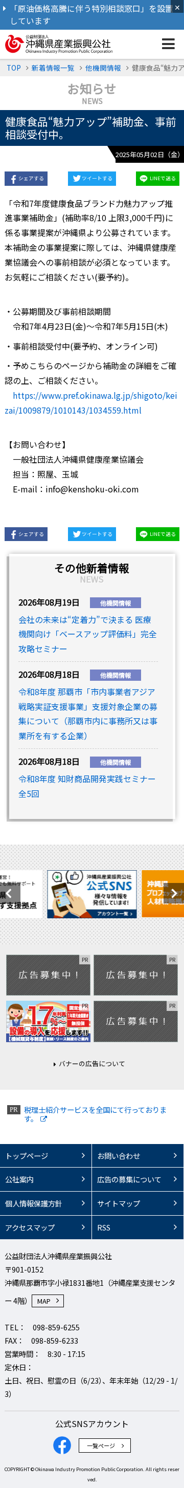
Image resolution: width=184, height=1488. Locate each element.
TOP (14, 67)
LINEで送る (163, 178)
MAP (44, 1301)
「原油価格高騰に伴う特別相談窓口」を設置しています (91, 15)
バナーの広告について (92, 1063)
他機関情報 (103, 67)
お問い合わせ (118, 1155)
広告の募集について (129, 1179)
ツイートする (97, 178)
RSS (103, 1227)
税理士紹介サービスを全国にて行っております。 (95, 1114)
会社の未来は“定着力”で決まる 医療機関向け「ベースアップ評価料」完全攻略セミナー (87, 634)
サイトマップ (118, 1203)
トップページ (26, 1155)
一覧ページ (101, 1445)
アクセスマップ (30, 1227)
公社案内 (19, 1179)
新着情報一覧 (53, 67)
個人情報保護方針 (33, 1203)
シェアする (31, 178)
